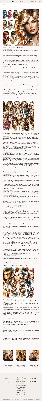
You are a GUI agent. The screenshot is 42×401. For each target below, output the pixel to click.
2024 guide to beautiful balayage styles (12, 220)
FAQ (20, 1)
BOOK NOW (39, 1)
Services (16, 1)
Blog (18, 1)
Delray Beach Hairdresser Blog (6, 382)
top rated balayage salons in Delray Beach (28, 154)
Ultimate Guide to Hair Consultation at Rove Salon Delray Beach (7, 362)
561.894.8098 (33, 380)
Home (8, 1)
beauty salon (31, 263)
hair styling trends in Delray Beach (16, 91)
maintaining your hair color (18, 198)
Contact (23, 1)
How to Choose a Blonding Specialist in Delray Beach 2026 (34, 362)
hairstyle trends (24, 211)
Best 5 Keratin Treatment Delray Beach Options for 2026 (20, 362)
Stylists (13, 1)
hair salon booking (25, 86)
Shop (25, 1)
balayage (32, 326)
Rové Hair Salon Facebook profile (11, 238)
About (10, 1)
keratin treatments (32, 233)
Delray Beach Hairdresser (7, 321)
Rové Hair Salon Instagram (31, 165)
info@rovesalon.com (34, 381)
